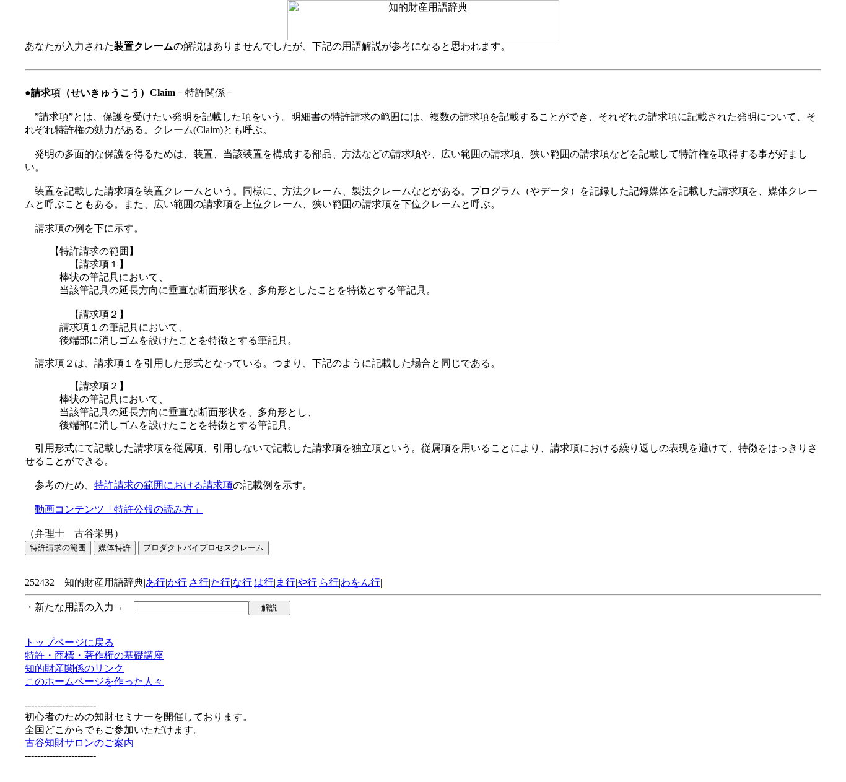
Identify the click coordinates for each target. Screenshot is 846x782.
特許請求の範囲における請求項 (163, 485)
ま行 (285, 582)
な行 (242, 582)
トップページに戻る (69, 642)
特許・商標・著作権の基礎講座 (94, 655)
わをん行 (360, 582)
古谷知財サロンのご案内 (79, 742)
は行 (264, 582)
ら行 (329, 582)
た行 (220, 582)
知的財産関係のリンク (74, 668)
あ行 (155, 582)
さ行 (199, 582)
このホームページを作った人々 (94, 681)
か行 (177, 582)
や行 (307, 582)
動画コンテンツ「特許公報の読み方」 (119, 509)
